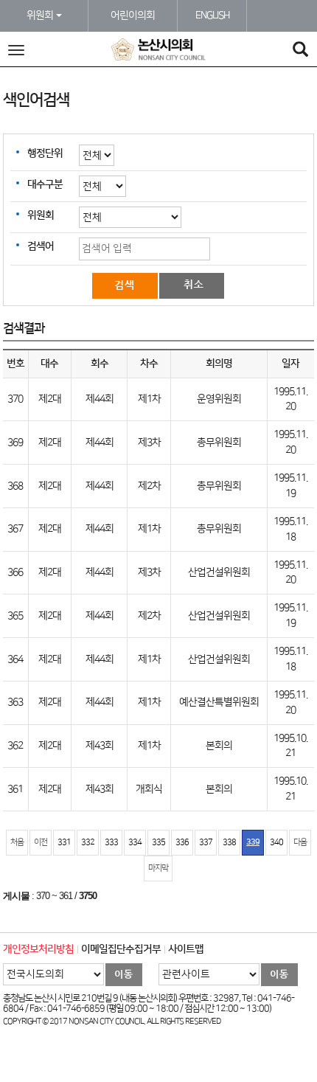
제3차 (149, 442)
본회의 (219, 746)
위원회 (41, 15)
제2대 (49, 399)
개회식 (149, 789)
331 (64, 842)
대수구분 (45, 184)
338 (229, 842)
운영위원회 (219, 399)
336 (182, 842)
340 (276, 842)
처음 (17, 842)
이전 (40, 842)
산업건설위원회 (219, 572)
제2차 (149, 486)
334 (135, 842)
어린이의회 (133, 15)
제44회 (100, 399)
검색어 (40, 246)
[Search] (300, 51)
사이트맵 (185, 949)
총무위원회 (219, 442)
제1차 (149, 399)
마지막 (158, 868)
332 (87, 842)
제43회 (100, 746)
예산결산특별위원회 (219, 702)
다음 (300, 842)
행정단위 (45, 153)
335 (158, 842)
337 (205, 842)
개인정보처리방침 (38, 949)
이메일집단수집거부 (121, 949)
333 (111, 842)
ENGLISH (212, 15)
